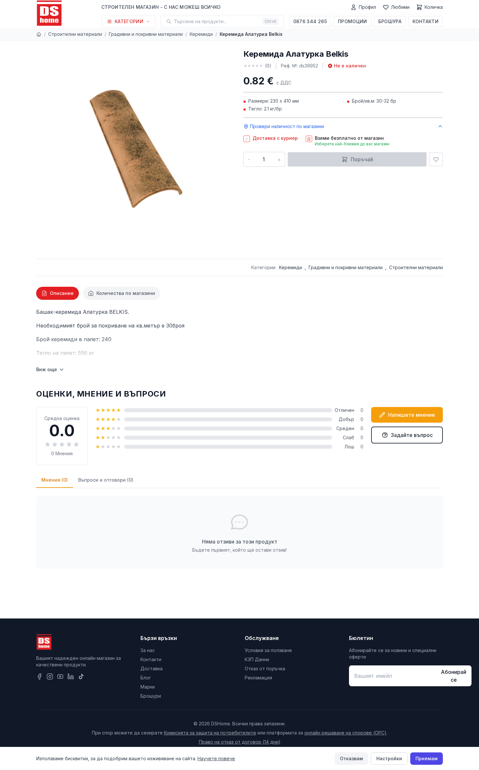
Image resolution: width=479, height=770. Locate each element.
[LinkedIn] (70, 676)
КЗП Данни (257, 659)
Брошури (150, 696)
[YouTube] (60, 676)
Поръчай (362, 159)
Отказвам (351, 758)
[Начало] (38, 34)
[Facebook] (39, 676)
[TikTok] (81, 676)
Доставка (151, 668)
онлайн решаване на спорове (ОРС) (345, 732)
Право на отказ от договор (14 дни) (240, 742)
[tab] (57, 293)
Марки (147, 687)
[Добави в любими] (436, 159)
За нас (147, 650)
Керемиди (201, 34)
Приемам (426, 758)
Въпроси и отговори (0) (105, 480)
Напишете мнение (411, 415)
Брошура (389, 21)
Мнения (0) (54, 480)
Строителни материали (75, 34)
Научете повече (216, 758)
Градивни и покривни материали (146, 34)
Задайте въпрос (412, 435)
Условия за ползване (268, 650)
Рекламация (258, 677)
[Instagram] (50, 676)
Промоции (352, 21)
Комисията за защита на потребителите (210, 732)
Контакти (426, 21)
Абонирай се (453, 676)
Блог (145, 677)
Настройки (389, 758)
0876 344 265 (310, 21)
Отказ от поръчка (265, 668)
